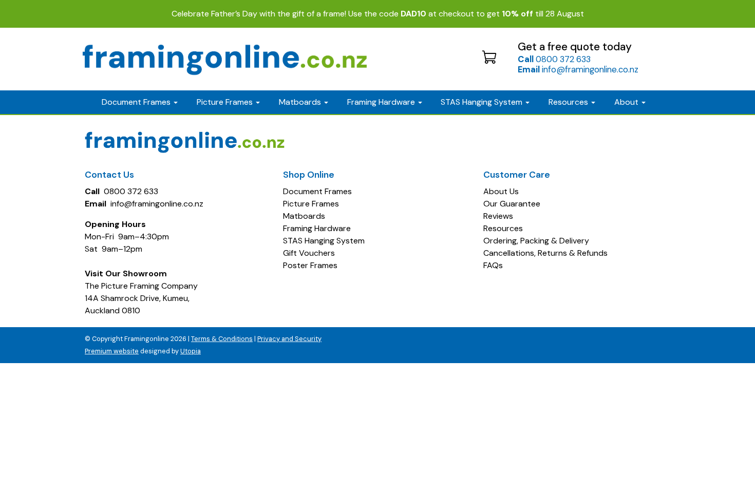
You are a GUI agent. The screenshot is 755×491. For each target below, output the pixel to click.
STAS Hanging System (324, 240)
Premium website (112, 351)
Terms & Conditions (222, 338)
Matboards (304, 216)
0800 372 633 (554, 59)
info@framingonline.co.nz (578, 69)
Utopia (190, 351)
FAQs (493, 265)
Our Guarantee (511, 203)
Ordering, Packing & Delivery (536, 240)
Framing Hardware (317, 228)
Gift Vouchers (309, 253)
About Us (501, 191)
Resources (569, 102)
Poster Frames (310, 265)
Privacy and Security (289, 338)
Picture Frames (311, 203)
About (627, 102)
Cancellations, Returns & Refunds (545, 253)
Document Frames (317, 191)
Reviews (498, 216)
